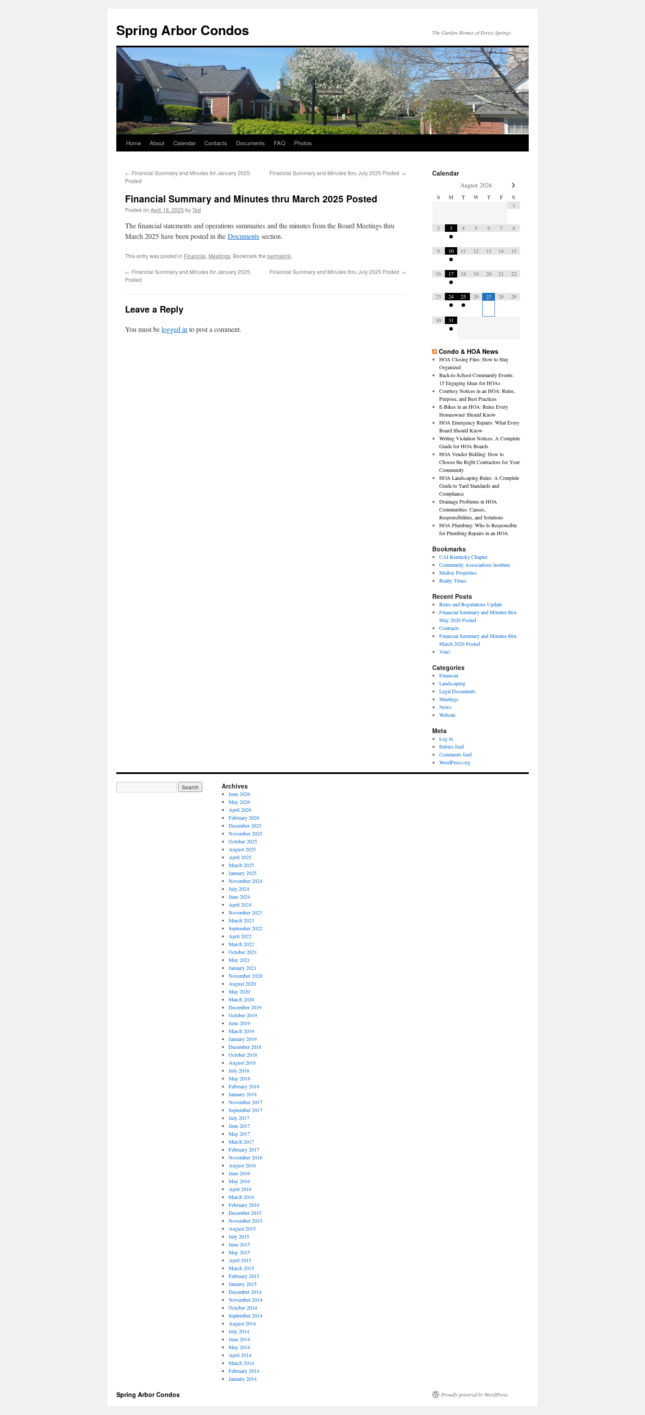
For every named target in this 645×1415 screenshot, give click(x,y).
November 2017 (245, 1101)
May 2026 (239, 801)
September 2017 (245, 1109)
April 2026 (240, 809)
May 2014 (239, 1346)
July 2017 (239, 1117)
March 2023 (241, 920)
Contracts (449, 627)
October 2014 (243, 1307)
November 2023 (245, 912)
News (445, 706)
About (157, 143)
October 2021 (243, 951)
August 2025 (242, 849)
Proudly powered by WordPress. (475, 1394)
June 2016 (239, 1173)
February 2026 (244, 817)
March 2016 (241, 1196)
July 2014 (239, 1331)
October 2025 (243, 841)
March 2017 (241, 1141)
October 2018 (243, 1054)
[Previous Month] (438, 185)
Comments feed (455, 754)
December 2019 (245, 1007)
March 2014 (241, 1362)
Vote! (445, 651)
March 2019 (241, 1030)
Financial (195, 255)
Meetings (219, 255)
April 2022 (240, 936)
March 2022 (241, 943)
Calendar (184, 143)
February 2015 (244, 1275)
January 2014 (243, 1378)
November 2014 (245, 1299)
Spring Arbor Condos (182, 29)
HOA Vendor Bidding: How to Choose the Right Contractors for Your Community (479, 461)
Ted (196, 209)
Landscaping (452, 683)
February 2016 (244, 1204)
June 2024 (239, 896)
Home (133, 143)
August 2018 (242, 1062)
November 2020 (245, 975)
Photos (303, 143)
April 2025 (240, 857)
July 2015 (239, 1236)
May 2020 (239, 991)
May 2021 (239, 959)
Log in (446, 738)
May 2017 (239, 1133)
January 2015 (243, 1283)
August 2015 (242, 1228)
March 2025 (241, 864)
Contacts (215, 143)
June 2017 (239, 1125)
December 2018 (245, 1046)
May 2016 (239, 1181)
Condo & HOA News (468, 351)
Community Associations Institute (474, 564)
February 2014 (244, 1370)
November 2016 (245, 1157)
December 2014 (245, 1291)
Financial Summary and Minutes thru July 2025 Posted (337, 172)
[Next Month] (513, 185)
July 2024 (239, 888)
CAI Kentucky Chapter (463, 556)
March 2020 (241, 999)
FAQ (279, 143)
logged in (174, 329)
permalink (279, 255)
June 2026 (239, 793)
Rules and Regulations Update (470, 604)
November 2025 (245, 833)
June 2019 (239, 1022)
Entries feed (451, 746)
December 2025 (245, 825)
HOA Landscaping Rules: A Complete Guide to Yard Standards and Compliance (479, 485)
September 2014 (245, 1315)
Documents (250, 143)
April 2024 (240, 904)
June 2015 (239, 1244)
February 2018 (244, 1086)
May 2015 (239, 1252)
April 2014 (240, 1354)
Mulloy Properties (458, 572)
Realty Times (452, 580)
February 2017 (244, 1149)
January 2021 (243, 967)
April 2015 (240, 1260)
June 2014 (239, 1339)
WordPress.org (454, 762)
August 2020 (242, 983)
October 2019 (243, 1015)
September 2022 (245, 928)
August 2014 (242, 1323)
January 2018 (243, 1094)
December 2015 (245, 1212)
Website (447, 714)
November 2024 (245, 880)
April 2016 (240, 1188)
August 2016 (242, 1165)
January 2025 (243, 872)
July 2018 (239, 1070)
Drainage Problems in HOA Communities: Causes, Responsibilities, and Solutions (471, 509)
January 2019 (243, 1038)
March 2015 (241, 1267)
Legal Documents (457, 691)
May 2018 (239, 1078)
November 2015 (245, 1220)
